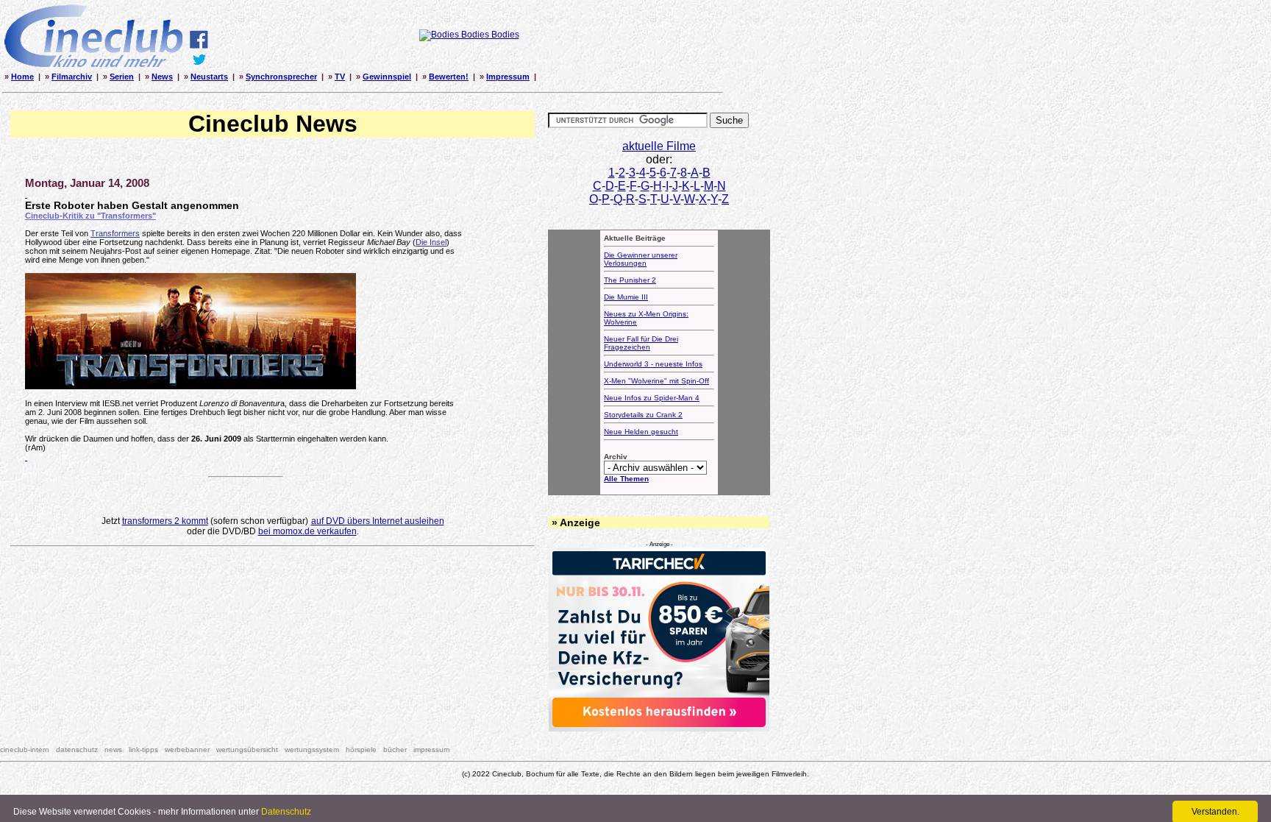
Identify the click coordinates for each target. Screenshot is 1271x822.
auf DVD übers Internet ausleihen (377, 521)
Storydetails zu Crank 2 (643, 415)
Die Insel (431, 242)
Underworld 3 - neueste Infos (653, 364)
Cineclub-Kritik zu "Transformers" (90, 215)
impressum (431, 749)
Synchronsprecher (281, 76)
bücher (395, 749)
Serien (122, 76)
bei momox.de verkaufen (307, 531)
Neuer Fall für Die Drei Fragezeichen (641, 343)
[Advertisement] (273, 594)
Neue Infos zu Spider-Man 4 (651, 398)
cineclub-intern (24, 749)
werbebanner (187, 749)
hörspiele (361, 749)
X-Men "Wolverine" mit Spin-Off (656, 381)
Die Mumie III (626, 297)
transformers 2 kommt (165, 521)
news (113, 749)
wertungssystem (312, 749)
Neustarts (209, 76)
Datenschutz (286, 812)
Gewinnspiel (387, 76)
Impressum (508, 76)
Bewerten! (449, 76)
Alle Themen (626, 479)
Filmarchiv (71, 76)
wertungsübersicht (247, 749)
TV (340, 76)
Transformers (115, 233)
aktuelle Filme (659, 146)
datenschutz (77, 749)
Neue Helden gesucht (641, 432)
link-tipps (143, 749)
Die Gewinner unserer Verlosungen (640, 259)
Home (22, 76)
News (162, 76)
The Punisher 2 (630, 280)
